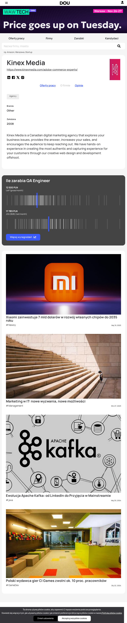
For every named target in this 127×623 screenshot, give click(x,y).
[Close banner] (125, 6)
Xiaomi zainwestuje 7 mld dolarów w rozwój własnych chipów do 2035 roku (61, 319)
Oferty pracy (16, 38)
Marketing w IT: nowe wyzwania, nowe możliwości (45, 401)
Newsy (12, 324)
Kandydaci (111, 38)
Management (15, 405)
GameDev (13, 585)
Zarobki (79, 38)
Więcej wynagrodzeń (21, 237)
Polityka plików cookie (112, 613)
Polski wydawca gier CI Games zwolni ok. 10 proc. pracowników (56, 580)
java (10, 500)
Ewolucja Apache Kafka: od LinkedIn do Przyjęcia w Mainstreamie (58, 495)
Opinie (79, 85)
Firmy (49, 38)
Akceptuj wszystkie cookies (74, 618)
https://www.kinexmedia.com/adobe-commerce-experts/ (42, 69)
